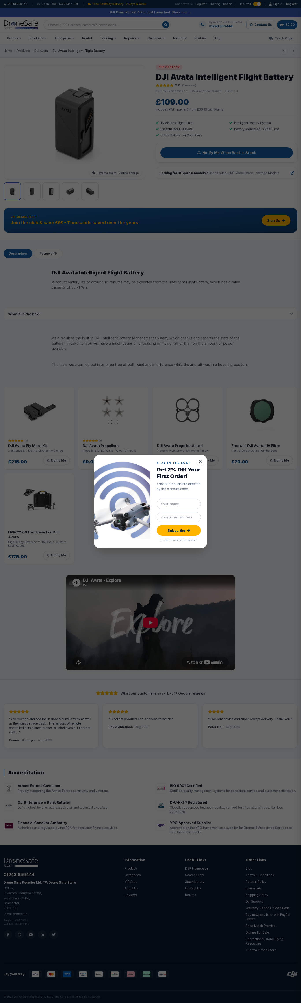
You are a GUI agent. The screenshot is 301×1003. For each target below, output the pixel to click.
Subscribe (176, 530)
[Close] (200, 462)
